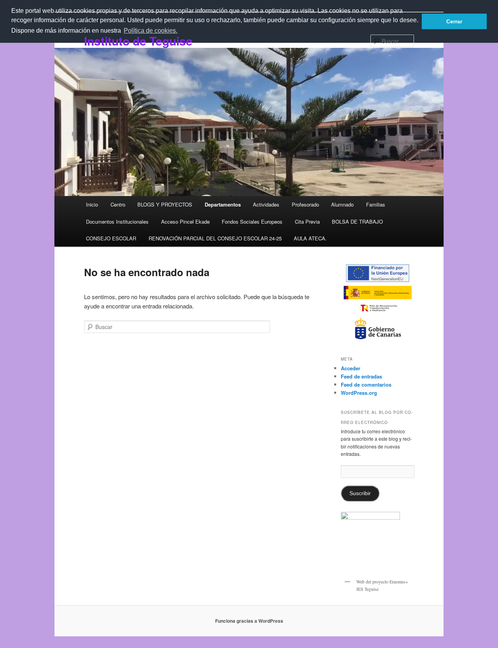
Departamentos (223, 204)
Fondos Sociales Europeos (252, 221)
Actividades (266, 204)
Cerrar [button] (454, 21)
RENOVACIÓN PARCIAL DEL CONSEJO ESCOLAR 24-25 (215, 238)
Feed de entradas (361, 376)
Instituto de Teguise (138, 40)
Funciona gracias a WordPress (249, 620)
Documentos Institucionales (117, 221)
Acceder (350, 368)
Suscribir (360, 493)
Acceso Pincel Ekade (185, 221)
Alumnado (342, 204)
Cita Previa (307, 221)
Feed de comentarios (366, 384)
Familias (375, 204)
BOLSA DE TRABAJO (357, 221)
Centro (117, 204)
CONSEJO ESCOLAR (111, 238)
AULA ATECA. (310, 238)
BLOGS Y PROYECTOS (164, 204)
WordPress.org (359, 392)
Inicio (92, 204)
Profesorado (305, 204)
